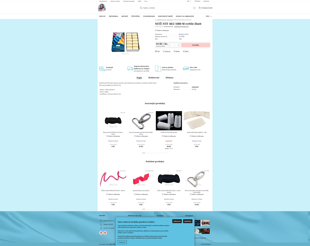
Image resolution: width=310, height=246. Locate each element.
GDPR (139, 1)
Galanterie (195, 87)
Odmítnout (177, 221)
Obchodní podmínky (128, 1)
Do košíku (195, 45)
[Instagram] (105, 233)
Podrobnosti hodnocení (181, 26)
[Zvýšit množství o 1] (178, 45)
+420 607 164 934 (108, 224)
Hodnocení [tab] (153, 77)
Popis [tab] (139, 77)
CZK (188, 1)
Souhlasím (187, 221)
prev (100, 131)
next (209, 131)
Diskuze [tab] (169, 77)
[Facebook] (101, 233)
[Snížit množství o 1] (170, 45)
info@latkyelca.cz (108, 221)
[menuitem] (102, 16)
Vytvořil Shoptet (206, 244)
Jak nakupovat (103, 1)
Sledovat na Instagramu (198, 238)
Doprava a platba (115, 1)
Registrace (206, 1)
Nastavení (122, 242)
